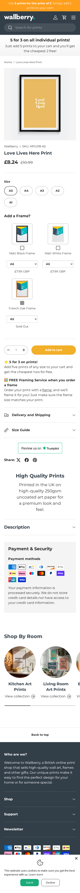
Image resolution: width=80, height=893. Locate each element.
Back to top (40, 735)
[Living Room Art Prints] (56, 662)
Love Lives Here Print (29, 62)
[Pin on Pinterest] (35, 460)
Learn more (36, 874)
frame (47, 390)
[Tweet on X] (18, 460)
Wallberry (11, 146)
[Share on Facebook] (27, 460)
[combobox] (40, 27)
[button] (64, 17)
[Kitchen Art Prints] (20, 662)
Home (8, 62)
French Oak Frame (22, 308)
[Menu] (73, 17)
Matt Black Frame (22, 253)
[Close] (76, 858)
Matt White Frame (58, 253)
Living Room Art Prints (56, 687)
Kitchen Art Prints (20, 687)
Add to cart (53, 350)
